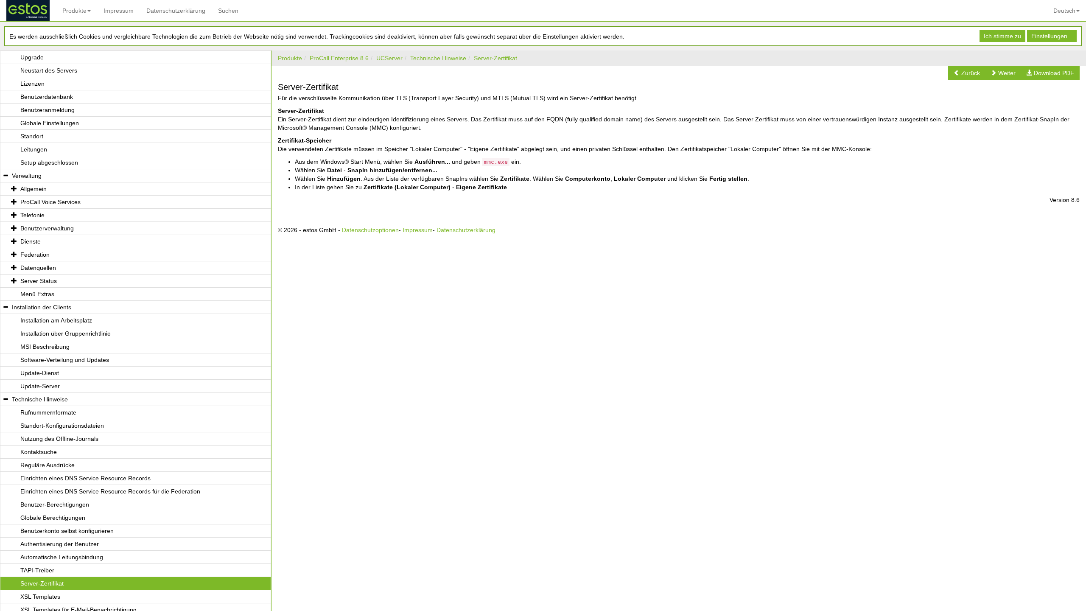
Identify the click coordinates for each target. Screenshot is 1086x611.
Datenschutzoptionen (370, 230)
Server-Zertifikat (495, 58)
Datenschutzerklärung (175, 10)
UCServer (389, 58)
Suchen (228, 10)
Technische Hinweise (438, 58)
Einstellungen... (1051, 36)
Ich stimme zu (1002, 36)
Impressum (119, 10)
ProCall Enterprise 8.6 (339, 58)
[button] (966, 73)
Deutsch (1064, 10)
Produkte (74, 10)
